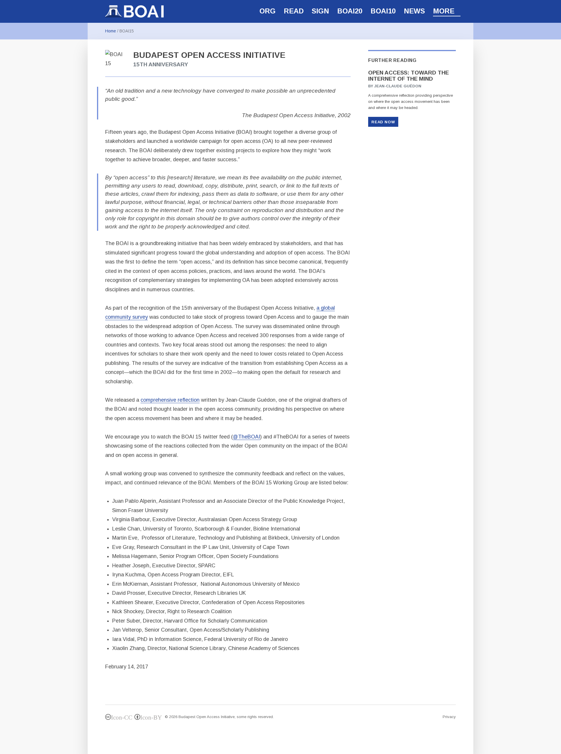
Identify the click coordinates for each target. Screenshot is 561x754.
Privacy (449, 717)
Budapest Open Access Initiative (207, 717)
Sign (320, 11)
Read (294, 11)
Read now (383, 122)
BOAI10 (383, 11)
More (443, 11)
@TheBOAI (246, 437)
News (414, 11)
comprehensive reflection (170, 400)
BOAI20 (349, 11)
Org (267, 11)
